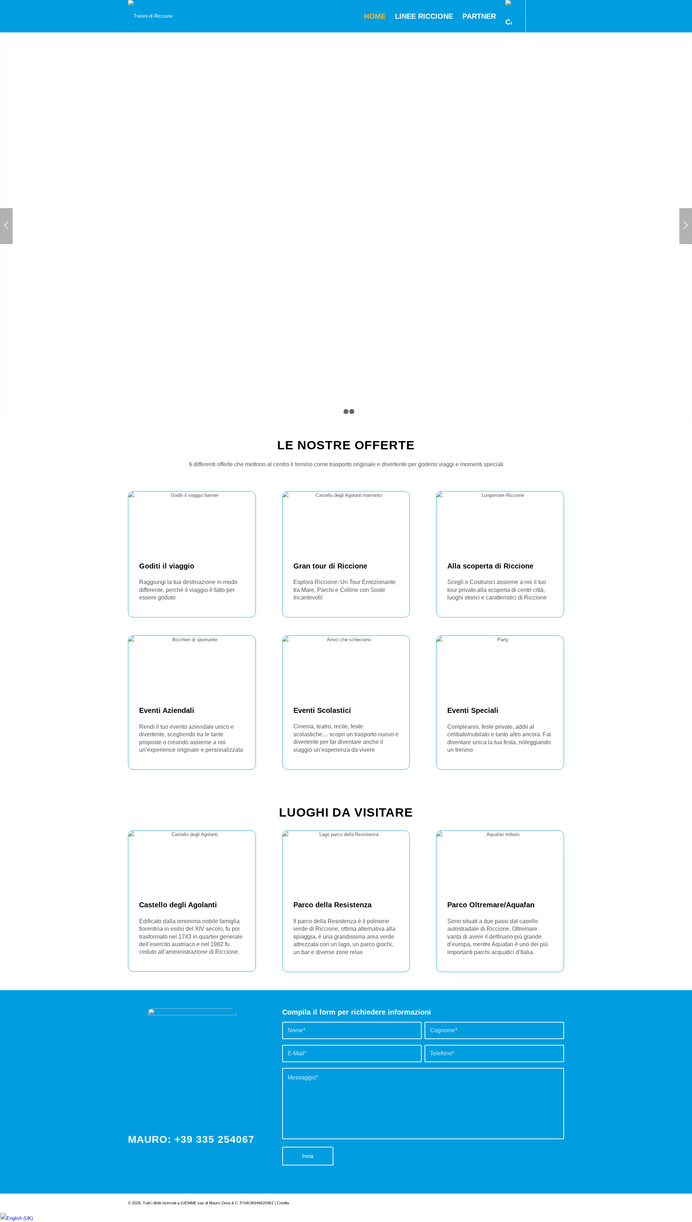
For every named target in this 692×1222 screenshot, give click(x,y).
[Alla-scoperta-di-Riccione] (500, 521)
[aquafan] (500, 860)
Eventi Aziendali (166, 710)
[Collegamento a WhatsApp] (558, 15)
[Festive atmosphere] (500, 666)
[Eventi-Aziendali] (192, 666)
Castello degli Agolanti (178, 905)
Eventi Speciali (472, 710)
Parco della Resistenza (332, 905)
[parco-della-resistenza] (346, 860)
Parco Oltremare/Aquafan (490, 905)
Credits (283, 1203)
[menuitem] (374, 16)
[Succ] (685, 226)
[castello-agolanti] (192, 860)
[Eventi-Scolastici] (346, 665)
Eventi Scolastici (322, 710)
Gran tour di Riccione (330, 566)
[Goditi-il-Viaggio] (192, 521)
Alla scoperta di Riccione (490, 566)
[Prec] (6, 226)
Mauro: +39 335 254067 (191, 1139)
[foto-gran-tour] (346, 521)
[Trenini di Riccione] (150, 16)
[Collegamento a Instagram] (547, 15)
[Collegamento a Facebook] (537, 15)
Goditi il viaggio (166, 566)
